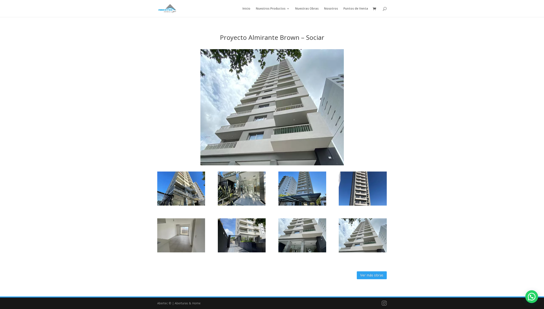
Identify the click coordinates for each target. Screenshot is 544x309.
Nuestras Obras (307, 8)
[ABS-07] (242, 252)
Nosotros (331, 8)
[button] (531, 296)
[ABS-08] (302, 252)
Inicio (246, 8)
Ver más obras (371, 275)
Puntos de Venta (355, 8)
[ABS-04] (302, 205)
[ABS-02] (242, 205)
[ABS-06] (181, 252)
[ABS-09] (363, 252)
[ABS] (181, 205)
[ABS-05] (363, 205)
